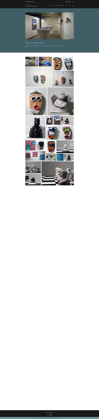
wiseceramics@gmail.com (29, 1)
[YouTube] (69, 1)
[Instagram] (66, 1)
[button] (73, 1)
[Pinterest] (67, 1)
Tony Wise (28, 5)
